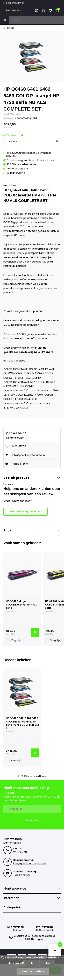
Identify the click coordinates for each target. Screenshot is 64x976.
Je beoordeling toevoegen (25, 511)
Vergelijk (13, 141)
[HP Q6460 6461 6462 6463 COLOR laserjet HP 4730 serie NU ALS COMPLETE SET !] (22, 691)
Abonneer (32, 820)
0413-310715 (19, 446)
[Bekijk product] (35, 632)
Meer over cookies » (33, 971)
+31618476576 (20, 463)
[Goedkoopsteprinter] (13, 11)
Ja (32, 963)
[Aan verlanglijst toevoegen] (57, 141)
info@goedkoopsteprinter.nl (28, 455)
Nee (47, 963)
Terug (10, 28)
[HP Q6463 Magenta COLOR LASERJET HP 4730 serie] (22, 574)
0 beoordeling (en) (26, 118)
